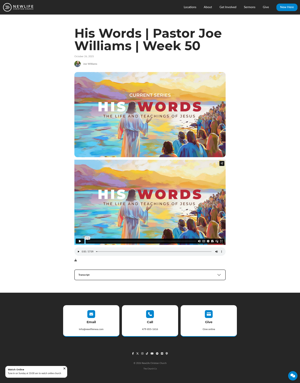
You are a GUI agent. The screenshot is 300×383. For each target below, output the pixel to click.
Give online (209, 329)
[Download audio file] (75, 260)
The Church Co (150, 369)
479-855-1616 (150, 329)
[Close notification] (64, 368)
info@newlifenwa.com (91, 329)
